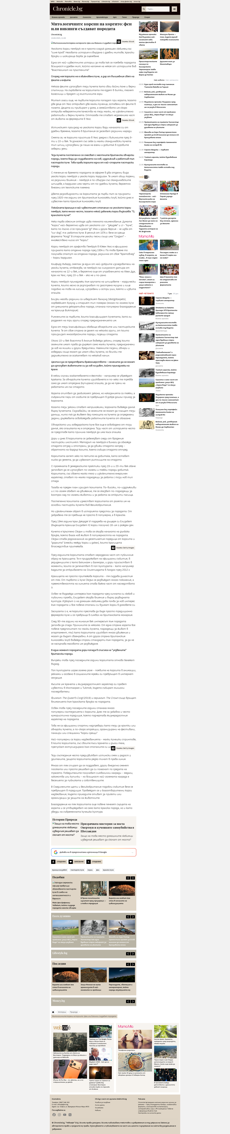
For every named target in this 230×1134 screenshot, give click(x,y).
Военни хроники (58, 17)
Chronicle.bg (56, 34)
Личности (87, 17)
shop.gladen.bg (126, 2)
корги (90, 870)
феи (97, 870)
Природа (135, 17)
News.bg (77, 2)
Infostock (115, 2)
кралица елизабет (59, 870)
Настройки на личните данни (149, 1113)
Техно (124, 17)
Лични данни (100, 1105)
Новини (98, 1110)
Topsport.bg (95, 2)
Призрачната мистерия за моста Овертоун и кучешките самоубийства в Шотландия (107, 827)
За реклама (99, 1108)
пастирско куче (77, 870)
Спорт (147, 17)
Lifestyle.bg (106, 2)
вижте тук (152, 1111)
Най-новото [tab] (159, 80)
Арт (115, 17)
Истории (58, 819)
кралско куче (108, 870)
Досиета (73, 17)
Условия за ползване (102, 1102)
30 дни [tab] (175, 293)
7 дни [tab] (170, 293)
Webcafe (60, 2)
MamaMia (68, 2)
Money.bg (85, 2)
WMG (52, 2)
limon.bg (137, 2)
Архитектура (102, 17)
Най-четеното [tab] (172, 80)
